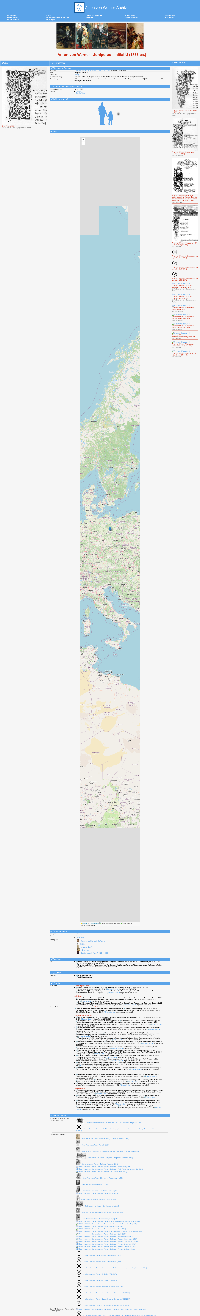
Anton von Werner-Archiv (106, 8)
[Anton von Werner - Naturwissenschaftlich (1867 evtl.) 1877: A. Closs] (185, 333)
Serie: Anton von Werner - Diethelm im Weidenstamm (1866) (103, 1178)
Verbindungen (59, 1115)
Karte (55, 131)
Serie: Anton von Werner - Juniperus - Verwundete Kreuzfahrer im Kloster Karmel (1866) (111, 1151)
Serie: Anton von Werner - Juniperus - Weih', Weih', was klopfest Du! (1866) (117, 1169)
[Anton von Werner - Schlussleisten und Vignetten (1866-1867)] (185, 250)
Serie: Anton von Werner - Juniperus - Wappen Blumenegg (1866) (114, 1244)
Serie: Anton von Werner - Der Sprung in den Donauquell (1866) (103, 1212)
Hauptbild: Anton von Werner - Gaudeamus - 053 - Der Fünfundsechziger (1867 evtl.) (114, 1123)
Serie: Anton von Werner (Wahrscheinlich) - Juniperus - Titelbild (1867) (105, 1138)
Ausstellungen (131, 17)
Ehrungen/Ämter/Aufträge (57, 17)
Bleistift (78, 91)
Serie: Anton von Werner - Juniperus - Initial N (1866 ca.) (100, 1200)
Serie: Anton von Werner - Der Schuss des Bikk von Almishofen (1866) (116, 1221)
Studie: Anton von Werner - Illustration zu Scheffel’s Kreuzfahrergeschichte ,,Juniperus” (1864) (115, 1268)
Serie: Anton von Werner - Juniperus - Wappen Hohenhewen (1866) (114, 1239)
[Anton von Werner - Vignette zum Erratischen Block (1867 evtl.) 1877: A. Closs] (185, 342)
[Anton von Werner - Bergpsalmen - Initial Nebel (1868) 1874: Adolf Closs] (185, 306)
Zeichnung (78, 934)
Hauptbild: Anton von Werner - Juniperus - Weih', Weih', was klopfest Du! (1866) (118, 1309)
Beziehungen (12, 17)
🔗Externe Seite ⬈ (111, 989)
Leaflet (84, 923)
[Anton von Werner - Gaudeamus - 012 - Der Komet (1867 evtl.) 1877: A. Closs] (185, 351)
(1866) (77, 75)
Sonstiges (50, 19)
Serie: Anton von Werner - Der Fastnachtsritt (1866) (102, 1206)
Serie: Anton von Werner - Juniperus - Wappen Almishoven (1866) (114, 1247)
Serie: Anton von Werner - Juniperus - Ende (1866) (109, 1234)
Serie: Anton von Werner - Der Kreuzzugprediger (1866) (100, 1219)
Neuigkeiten (11, 15)
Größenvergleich (60, 99)
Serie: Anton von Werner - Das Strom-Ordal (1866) (109, 1229)
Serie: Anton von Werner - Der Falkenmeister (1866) (109, 1172)
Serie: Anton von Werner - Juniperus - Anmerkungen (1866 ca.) (113, 1236)
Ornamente (85, 950)
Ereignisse (130, 15)
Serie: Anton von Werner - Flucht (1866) (94, 1184)
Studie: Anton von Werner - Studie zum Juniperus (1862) (102, 1255)
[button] (110, 529)
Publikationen (12, 19)
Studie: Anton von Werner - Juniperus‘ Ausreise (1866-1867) (103, 1287)
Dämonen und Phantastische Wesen (93, 941)
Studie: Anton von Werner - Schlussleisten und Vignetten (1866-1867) (106, 1293)
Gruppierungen (60, 931)
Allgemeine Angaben (62, 68)
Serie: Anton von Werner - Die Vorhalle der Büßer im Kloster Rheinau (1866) (117, 1231)
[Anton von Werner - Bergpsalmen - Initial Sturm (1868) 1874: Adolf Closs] (185, 119)
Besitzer (89, 17)
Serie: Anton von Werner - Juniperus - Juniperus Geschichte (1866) (110, 1158)
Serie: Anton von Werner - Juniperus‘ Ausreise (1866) (100, 1164)
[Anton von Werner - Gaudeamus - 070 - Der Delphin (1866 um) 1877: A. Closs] (185, 206)
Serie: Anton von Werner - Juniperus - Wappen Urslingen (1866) (113, 1249)
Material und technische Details (67, 87)
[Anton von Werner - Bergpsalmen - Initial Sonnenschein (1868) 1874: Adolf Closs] (185, 315)
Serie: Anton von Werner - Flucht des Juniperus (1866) (100, 1191)
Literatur (57, 983)
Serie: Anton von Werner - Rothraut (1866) (106, 1193)
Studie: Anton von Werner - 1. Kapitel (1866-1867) (100, 1274)
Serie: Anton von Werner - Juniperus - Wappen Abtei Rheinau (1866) (115, 1241)
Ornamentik (80, 938)
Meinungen (170, 15)
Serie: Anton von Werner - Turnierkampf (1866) (107, 1226)
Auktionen (169, 17)
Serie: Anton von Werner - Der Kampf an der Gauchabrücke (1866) (114, 1224)
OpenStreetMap (94, 923)
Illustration (79, 936)
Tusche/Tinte (80, 93)
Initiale (82, 944)
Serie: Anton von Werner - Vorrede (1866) (95, 1145)
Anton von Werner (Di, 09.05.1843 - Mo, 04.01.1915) (92, 70)
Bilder (48, 15)
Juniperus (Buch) (86, 947)
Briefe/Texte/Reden (94, 15)
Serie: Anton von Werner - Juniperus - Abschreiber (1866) (111, 1166)
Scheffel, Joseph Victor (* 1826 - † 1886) (94, 953)
